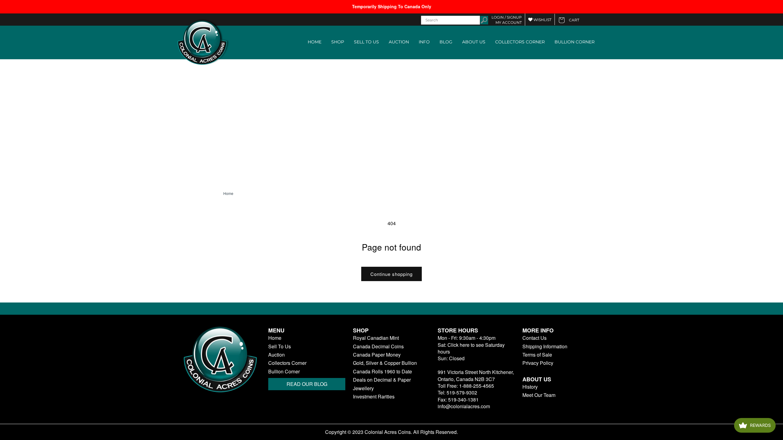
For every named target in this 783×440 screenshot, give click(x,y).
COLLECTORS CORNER (520, 42)
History (530, 386)
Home (228, 193)
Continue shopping (391, 274)
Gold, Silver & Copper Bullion (385, 363)
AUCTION (399, 42)
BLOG (446, 42)
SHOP (337, 42)
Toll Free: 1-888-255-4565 (466, 385)
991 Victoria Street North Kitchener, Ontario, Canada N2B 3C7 (476, 375)
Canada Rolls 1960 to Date (382, 371)
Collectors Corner (287, 363)
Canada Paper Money (377, 354)
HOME (314, 42)
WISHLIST (542, 19)
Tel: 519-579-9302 (457, 392)
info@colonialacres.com (464, 406)
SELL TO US (366, 42)
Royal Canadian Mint (376, 338)
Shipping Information (544, 346)
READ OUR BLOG (307, 383)
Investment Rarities (374, 396)
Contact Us (534, 338)
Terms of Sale (537, 354)
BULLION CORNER (575, 42)
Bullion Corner (284, 371)
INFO (424, 42)
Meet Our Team (538, 395)
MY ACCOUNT (508, 22)
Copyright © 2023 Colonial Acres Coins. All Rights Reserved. (391, 432)
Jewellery (363, 388)
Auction (276, 354)
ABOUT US (473, 42)
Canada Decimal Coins (378, 346)
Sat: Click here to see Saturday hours (471, 348)
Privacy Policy (537, 363)
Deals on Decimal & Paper (382, 379)
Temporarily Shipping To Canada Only (391, 6)
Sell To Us (279, 346)
